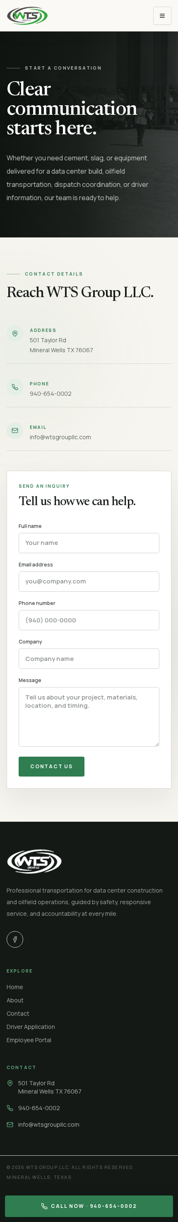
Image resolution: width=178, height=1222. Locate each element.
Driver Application (31, 1027)
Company (30, 642)
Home (15, 987)
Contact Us (51, 766)
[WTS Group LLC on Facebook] (15, 939)
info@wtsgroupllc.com (48, 1124)
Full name (30, 526)
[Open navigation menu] (162, 16)
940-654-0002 (39, 1108)
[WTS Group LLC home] (27, 16)
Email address (36, 564)
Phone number (37, 603)
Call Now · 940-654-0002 (94, 1206)
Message (30, 680)
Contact (18, 1013)
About (15, 1000)
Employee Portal (29, 1040)
